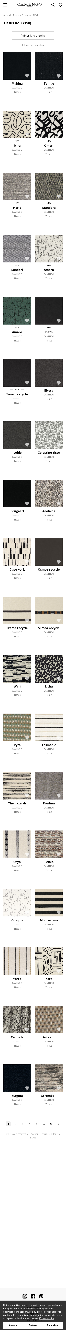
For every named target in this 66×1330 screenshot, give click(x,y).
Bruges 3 (17, 511)
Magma (17, 1096)
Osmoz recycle (49, 569)
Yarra (17, 979)
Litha (49, 686)
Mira (17, 145)
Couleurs (26, 15)
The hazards (17, 803)
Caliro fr (17, 1037)
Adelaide (48, 511)
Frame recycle (17, 628)
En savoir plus (46, 1318)
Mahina (17, 83)
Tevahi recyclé (17, 394)
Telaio (49, 862)
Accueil (7, 15)
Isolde (17, 452)
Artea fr (49, 1037)
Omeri (48, 145)
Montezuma (49, 920)
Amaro (49, 270)
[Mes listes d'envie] (61, 5)
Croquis (17, 920)
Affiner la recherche (33, 35)
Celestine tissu (49, 452)
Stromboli (48, 1096)
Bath (49, 332)
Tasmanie (48, 745)
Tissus (16, 15)
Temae (49, 83)
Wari (17, 686)
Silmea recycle (49, 628)
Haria (17, 208)
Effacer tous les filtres (33, 45)
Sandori (17, 270)
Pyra (17, 745)
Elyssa (48, 390)
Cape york (17, 569)
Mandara (49, 208)
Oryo (17, 862)
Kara (48, 979)
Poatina (49, 803)
